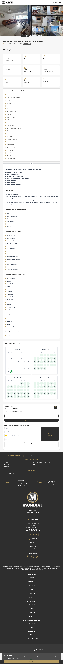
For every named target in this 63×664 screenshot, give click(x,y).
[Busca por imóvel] (53, 2)
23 (8, 368)
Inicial (4, 38)
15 (28, 361)
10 (11, 361)
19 (18, 365)
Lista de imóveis (10, 38)
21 (24, 365)
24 (11, 368)
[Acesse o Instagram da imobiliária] (27, 556)
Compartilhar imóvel (32, 416)
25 (14, 368)
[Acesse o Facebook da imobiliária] (32, 556)
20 (21, 365)
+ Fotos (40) (25, 36)
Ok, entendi (31, 661)
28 (24, 368)
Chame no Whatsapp (32, 420)
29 (28, 368)
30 (8, 371)
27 (21, 368)
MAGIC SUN (36, 464)
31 (11, 371)
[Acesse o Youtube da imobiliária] (37, 556)
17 (11, 365)
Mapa (32, 36)
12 (18, 361)
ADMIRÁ (6, 462)
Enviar (50, 436)
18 (14, 365)
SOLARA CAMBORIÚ (9, 473)
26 (18, 368)
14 (24, 361)
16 (8, 365)
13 (21, 361)
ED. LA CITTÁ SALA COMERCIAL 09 (42, 462)
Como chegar (33, 535)
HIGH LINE (7, 464)
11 (14, 361)
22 (28, 365)
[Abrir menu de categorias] (59, 2)
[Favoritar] (55, 407)
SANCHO (7, 466)
